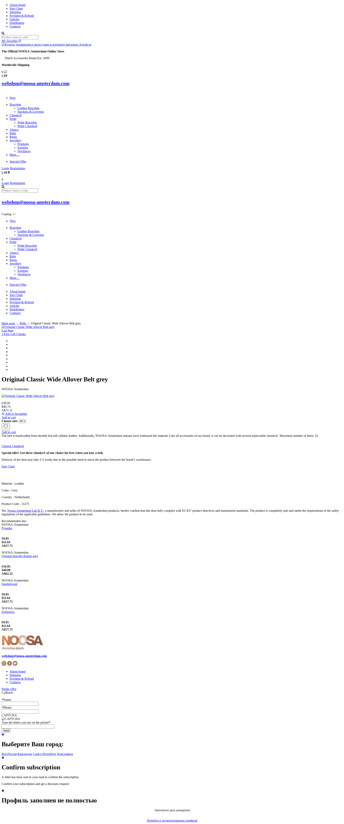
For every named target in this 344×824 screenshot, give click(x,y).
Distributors (17, 23)
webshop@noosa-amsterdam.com (35, 83)
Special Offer (18, 161)
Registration (17, 168)
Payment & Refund (22, 15)
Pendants (23, 144)
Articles (14, 19)
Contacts (15, 26)
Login (5, 168)
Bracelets (15, 104)
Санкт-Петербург (44, 754)
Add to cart (9, 417)
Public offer (9, 689)
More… (15, 154)
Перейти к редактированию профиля (172, 820)
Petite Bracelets (27, 122)
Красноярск (65, 754)
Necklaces (24, 151)
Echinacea (8, 612)
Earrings (23, 147)
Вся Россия (9, 754)
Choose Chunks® (13, 446)
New (13, 97)
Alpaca (14, 129)
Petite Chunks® (27, 126)
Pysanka (7, 528)
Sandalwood (9, 584)
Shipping (15, 12)
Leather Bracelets (28, 108)
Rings (13, 136)
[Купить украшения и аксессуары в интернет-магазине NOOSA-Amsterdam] (22, 649)
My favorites (10, 41)
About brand (17, 5)
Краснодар (25, 754)
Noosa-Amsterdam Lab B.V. (25, 510)
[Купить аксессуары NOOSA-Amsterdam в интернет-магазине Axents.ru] (46, 44)
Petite (13, 119)
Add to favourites (16, 413)
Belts (13, 133)
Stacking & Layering (31, 111)
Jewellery (16, 140)
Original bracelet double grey (20, 556)
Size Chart (16, 8)
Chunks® (16, 115)
